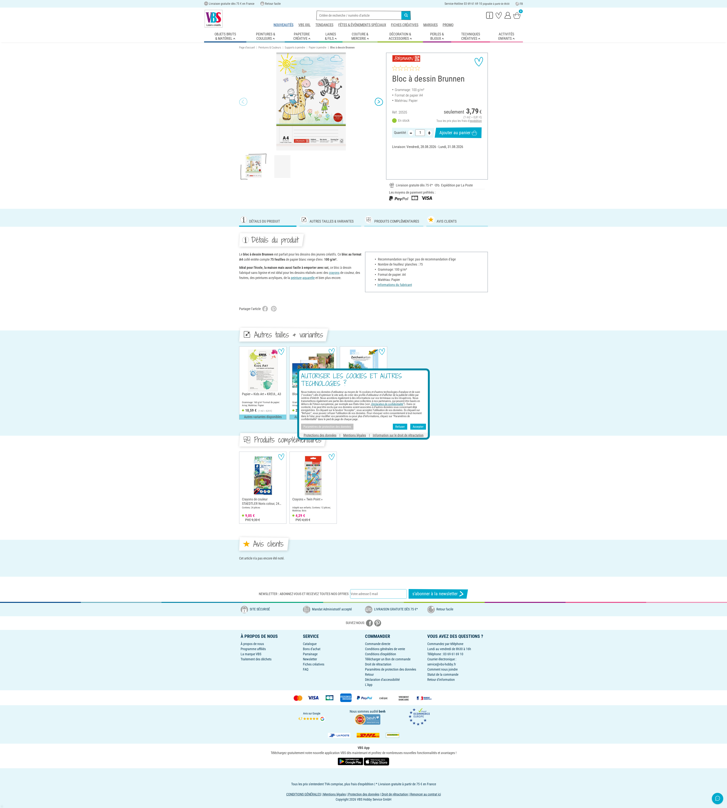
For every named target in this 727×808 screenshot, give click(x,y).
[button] (243, 101)
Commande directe (377, 644)
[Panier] (516, 15)
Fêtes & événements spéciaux (362, 25)
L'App (368, 685)
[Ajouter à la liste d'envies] (479, 61)
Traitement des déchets (256, 659)
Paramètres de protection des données (390, 669)
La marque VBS (251, 654)
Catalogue (310, 644)
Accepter (418, 426)
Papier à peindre (317, 47)
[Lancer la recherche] (406, 15)
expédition (476, 121)
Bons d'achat (311, 649)
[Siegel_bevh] (367, 719)
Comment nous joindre (442, 669)
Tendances (324, 25)
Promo (448, 25)
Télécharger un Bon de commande (387, 659)
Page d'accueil (247, 47)
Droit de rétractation (378, 664)
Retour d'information (441, 680)
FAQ (305, 669)
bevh (382, 711)
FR (521, 4)
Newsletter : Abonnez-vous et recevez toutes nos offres (304, 594)
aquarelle (308, 278)
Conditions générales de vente (385, 649)
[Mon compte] (507, 15)
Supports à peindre (295, 47)
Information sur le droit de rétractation (398, 435)
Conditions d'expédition (380, 654)
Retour (369, 674)
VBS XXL (304, 25)
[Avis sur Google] (311, 716)
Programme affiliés (253, 649)
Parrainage (310, 654)
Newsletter (310, 659)
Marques (430, 25)
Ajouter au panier (454, 132)
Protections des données (320, 435)
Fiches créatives (404, 25)
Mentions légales (354, 435)
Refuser (400, 426)
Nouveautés (283, 25)
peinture (296, 278)
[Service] (489, 15)
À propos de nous (252, 644)
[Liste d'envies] (498, 15)
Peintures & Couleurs (269, 47)
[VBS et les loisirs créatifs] (213, 18)
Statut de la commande (442, 674)
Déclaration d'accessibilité (382, 680)
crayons (334, 273)
